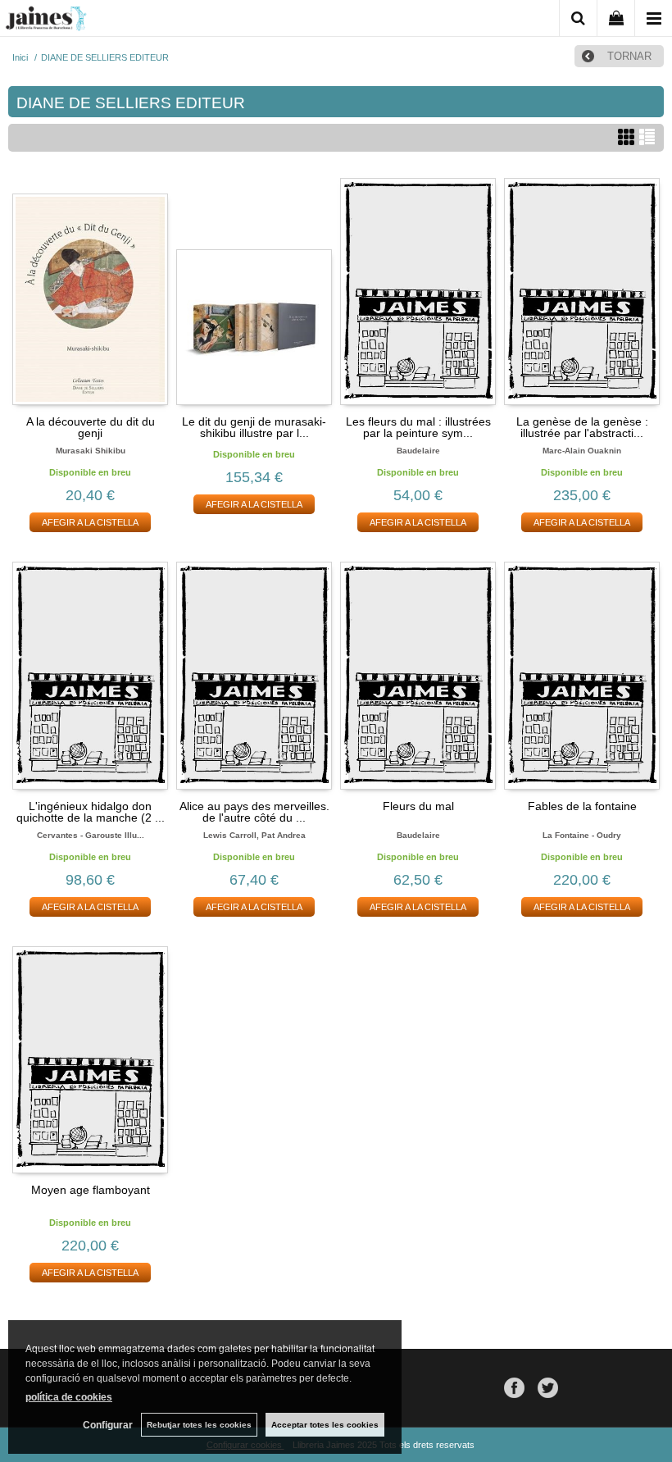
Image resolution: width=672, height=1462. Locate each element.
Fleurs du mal (418, 806)
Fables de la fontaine (582, 806)
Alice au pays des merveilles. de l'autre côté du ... (254, 811)
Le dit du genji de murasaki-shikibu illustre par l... (254, 427)
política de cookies (68, 1397)
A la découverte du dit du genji (90, 427)
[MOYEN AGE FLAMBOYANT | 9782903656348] (90, 1059)
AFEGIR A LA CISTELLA (90, 522)
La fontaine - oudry (582, 835)
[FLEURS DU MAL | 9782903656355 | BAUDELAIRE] (418, 675)
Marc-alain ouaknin (582, 450)
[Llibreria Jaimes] (46, 21)
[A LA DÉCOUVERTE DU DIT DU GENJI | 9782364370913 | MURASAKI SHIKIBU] (90, 291)
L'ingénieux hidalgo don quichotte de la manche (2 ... (90, 811)
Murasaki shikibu (90, 450)
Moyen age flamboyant (90, 1189)
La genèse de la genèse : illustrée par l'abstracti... (582, 427)
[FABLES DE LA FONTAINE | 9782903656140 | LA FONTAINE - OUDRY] (582, 675)
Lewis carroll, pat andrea (254, 835)
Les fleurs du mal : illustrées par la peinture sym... (418, 427)
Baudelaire (418, 450)
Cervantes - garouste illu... (90, 835)
